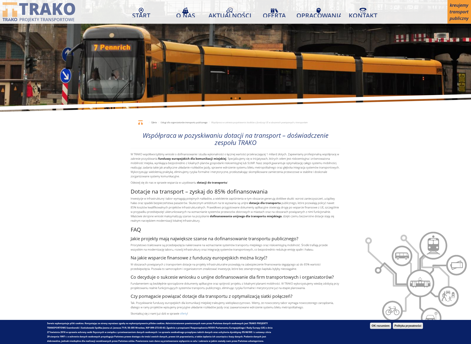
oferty (183, 313)
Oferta (274, 14)
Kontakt (363, 14)
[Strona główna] (39, 12)
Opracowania (318, 14)
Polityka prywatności (407, 325)
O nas (185, 14)
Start (141, 14)
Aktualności (229, 14)
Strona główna (140, 122)
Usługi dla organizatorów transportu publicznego (184, 122)
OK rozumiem (380, 325)
